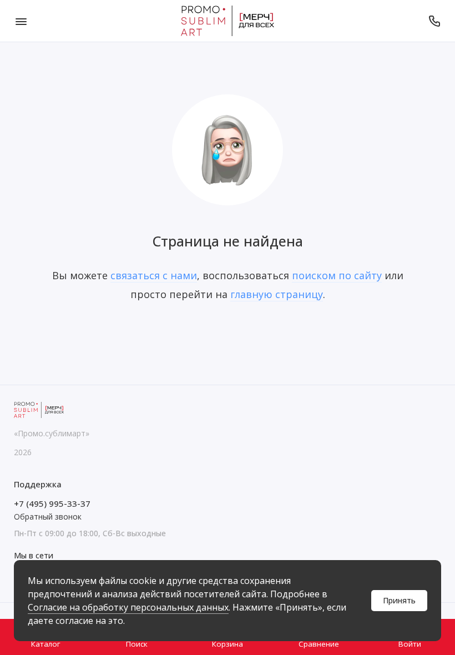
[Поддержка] (434, 21)
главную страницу (276, 294)
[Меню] (21, 21)
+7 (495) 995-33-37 (52, 503)
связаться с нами (153, 275)
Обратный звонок (48, 516)
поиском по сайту (337, 275)
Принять (399, 600)
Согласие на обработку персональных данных (128, 607)
